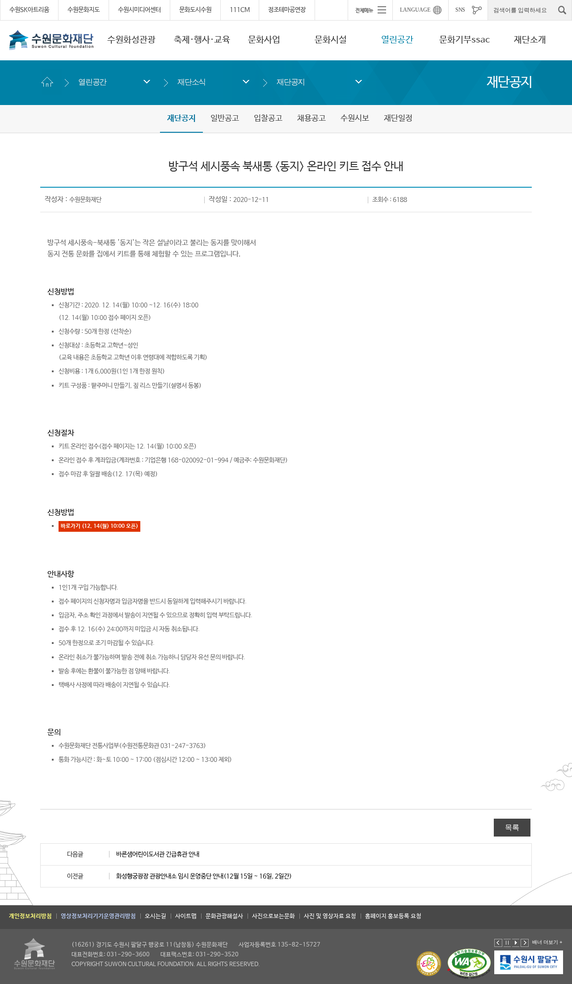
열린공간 (397, 40)
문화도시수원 (195, 9)
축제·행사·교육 (202, 40)
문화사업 (264, 40)
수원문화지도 (83, 9)
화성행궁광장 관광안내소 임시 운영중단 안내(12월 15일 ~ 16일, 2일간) (204, 876)
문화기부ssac (464, 40)
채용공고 (311, 118)
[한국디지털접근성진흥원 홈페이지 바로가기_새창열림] (469, 963)
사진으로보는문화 (273, 916)
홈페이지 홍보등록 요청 (393, 916)
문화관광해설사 (224, 916)
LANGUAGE (415, 10)
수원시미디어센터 (139, 9)
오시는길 (155, 916)
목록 (512, 827)
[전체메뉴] (370, 9)
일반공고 (224, 118)
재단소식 (191, 82)
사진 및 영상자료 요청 (330, 916)
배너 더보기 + (547, 942)
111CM (240, 9)
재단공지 (291, 82)
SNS (460, 10)
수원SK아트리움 (29, 9)
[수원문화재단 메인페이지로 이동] (51, 39)
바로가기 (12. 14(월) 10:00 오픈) (99, 526)
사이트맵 (186, 916)
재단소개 (530, 40)
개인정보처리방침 (30, 916)
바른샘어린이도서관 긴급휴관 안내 (157, 854)
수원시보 (355, 118)
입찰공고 (268, 118)
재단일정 (398, 118)
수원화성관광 (131, 40)
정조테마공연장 (287, 9)
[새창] (529, 962)
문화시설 (331, 40)
